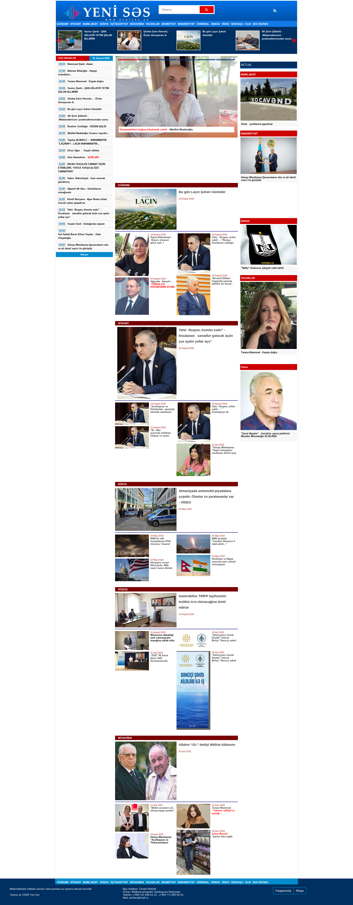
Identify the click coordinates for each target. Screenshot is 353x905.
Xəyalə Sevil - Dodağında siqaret (81, 223)
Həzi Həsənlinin (79, 157)
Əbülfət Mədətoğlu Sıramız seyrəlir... (84, 133)
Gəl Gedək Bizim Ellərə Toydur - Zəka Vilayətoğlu (79, 234)
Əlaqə (300, 890)
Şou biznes (260, 23)
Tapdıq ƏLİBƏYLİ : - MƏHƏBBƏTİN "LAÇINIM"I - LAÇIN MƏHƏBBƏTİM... (82, 142)
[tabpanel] (176, 97)
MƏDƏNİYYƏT (186, 23)
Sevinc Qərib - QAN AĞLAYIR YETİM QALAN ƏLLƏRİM (83, 90)
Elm (248, 23)
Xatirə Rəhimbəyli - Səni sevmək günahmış (81, 180)
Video (225, 23)
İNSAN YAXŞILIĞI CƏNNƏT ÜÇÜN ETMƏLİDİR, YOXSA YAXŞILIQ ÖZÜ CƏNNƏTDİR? (81, 168)
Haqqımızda (283, 890)
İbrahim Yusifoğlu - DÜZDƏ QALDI (277, 33)
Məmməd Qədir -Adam (76, 64)
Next (293, 40)
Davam (84, 254)
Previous (59, 40)
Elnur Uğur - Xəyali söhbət (79, 150)
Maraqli (237, 23)
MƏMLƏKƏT (90, 23)
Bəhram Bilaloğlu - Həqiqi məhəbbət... (77, 73)
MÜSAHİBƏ (137, 23)
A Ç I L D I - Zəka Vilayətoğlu (258, 208)
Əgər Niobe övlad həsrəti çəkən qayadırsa (82, 201)
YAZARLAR (153, 23)
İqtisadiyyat (119, 23)
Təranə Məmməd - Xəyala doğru (81, 81)
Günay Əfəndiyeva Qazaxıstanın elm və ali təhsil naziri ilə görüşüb (83, 246)
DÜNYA (104, 23)
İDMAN (215, 23)
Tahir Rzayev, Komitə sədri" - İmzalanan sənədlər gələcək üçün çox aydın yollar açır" (83, 213)
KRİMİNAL (203, 23)
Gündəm (62, 23)
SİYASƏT (75, 23)
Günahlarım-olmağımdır (80, 190)
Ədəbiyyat (168, 23)
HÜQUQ (123, 589)
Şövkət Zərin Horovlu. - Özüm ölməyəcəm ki (97, 33)
